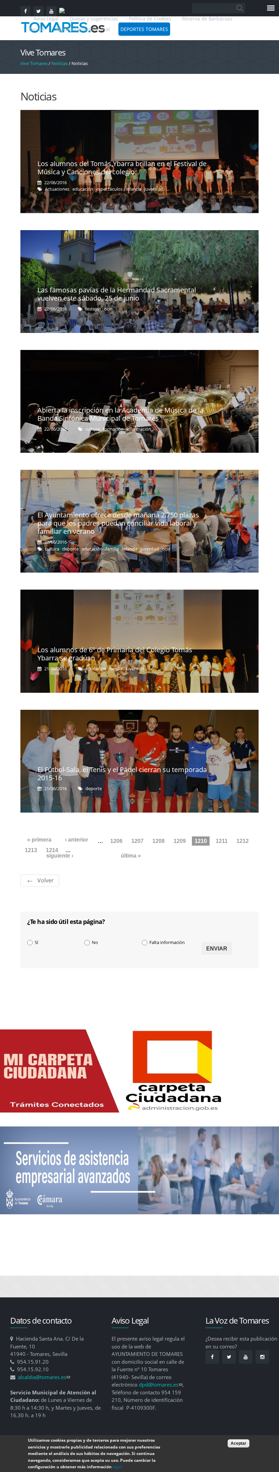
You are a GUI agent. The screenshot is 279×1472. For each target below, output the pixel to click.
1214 (52, 850)
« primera (39, 840)
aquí (117, 1467)
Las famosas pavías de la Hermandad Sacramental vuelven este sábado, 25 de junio (116, 294)
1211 (222, 841)
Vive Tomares (34, 63)
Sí (36, 942)
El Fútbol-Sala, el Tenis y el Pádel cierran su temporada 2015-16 (122, 773)
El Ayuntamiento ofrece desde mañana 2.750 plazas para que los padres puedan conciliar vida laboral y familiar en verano (118, 523)
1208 (158, 841)
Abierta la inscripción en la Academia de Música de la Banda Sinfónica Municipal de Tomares (120, 414)
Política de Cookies (150, 18)
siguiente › (59, 856)
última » (131, 856)
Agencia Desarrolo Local (82, 29)
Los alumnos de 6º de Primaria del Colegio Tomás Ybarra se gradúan (114, 653)
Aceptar (238, 1443)
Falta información (167, 942)
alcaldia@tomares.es (44, 1377)
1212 (242, 841)
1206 (116, 841)
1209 (180, 841)
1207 (137, 841)
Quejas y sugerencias (93, 18)
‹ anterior (76, 840)
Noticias (59, 63)
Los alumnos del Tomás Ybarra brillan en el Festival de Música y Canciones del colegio (122, 167)
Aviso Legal (46, 18)
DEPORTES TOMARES (144, 29)
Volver (45, 880)
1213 (31, 850)
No (95, 942)
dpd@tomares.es (160, 1384)
